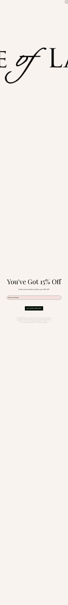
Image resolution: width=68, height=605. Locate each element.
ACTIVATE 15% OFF (34, 308)
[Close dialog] (66, 1)
